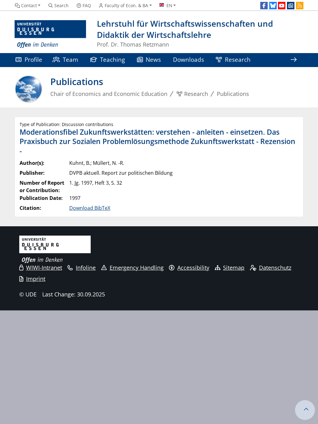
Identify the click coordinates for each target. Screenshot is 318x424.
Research (238, 59)
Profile (33, 59)
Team (70, 59)
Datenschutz (275, 267)
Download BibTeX (89, 208)
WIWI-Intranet (44, 267)
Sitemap (233, 267)
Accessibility (193, 267)
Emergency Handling (137, 267)
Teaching (112, 59)
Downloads (188, 59)
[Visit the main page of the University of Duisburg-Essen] (50, 34)
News (153, 59)
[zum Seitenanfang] (305, 410)
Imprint (35, 278)
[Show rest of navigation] (293, 60)
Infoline (86, 267)
